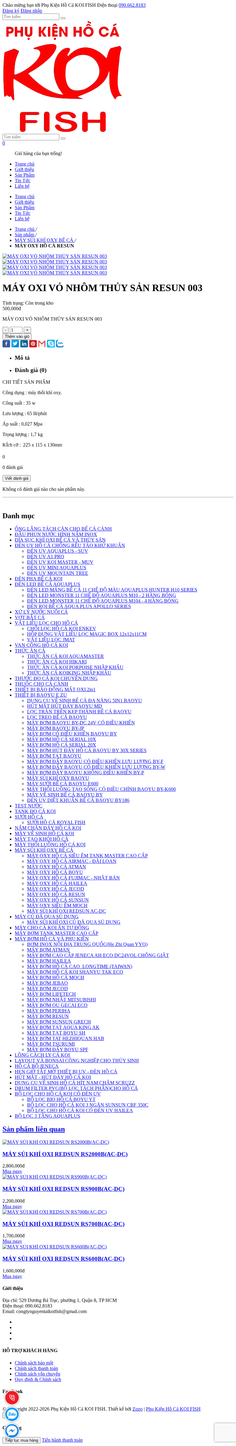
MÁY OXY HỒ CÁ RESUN (56, 894)
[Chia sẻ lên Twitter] (15, 344)
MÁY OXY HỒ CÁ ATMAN (56, 866)
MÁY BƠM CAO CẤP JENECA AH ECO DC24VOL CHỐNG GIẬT (98, 955)
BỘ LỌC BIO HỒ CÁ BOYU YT (61, 1099)
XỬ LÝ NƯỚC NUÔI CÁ (41, 612)
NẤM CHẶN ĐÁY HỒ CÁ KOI (48, 828)
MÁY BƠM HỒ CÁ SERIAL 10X (61, 739)
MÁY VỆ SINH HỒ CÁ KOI (44, 833)
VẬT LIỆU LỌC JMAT (51, 639)
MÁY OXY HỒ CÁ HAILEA (57, 883)
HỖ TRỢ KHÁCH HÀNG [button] (29, 1350)
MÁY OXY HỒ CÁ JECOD (55, 888)
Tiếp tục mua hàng (21, 1440)
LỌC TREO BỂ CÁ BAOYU (57, 717)
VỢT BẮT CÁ (30, 617)
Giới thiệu (24, 169)
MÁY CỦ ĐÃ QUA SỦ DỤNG (47, 916)
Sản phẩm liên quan (33, 1129)
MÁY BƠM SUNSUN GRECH (59, 1021)
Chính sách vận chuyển (37, 1373)
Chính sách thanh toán (36, 1368)
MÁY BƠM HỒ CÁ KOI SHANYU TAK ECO (75, 972)
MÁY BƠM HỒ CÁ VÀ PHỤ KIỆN (52, 938)
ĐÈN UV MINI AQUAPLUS (56, 567)
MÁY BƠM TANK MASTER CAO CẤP (56, 933)
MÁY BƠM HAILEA (49, 960)
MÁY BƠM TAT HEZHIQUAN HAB (65, 1038)
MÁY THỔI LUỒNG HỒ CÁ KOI (50, 844)
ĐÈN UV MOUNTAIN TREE (57, 573)
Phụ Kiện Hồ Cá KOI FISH (173, 1409)
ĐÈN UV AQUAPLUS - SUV (57, 551)
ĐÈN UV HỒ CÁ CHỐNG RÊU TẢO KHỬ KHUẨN (70, 545)
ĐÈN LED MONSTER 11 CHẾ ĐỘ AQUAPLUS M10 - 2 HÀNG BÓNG (101, 595)
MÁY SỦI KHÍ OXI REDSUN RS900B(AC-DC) (63, 1189)
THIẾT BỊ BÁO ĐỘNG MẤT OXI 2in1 (55, 689)
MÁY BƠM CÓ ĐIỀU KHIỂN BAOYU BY (72, 733)
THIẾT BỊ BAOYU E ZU (41, 695)
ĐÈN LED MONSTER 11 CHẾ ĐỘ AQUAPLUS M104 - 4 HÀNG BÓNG (103, 600)
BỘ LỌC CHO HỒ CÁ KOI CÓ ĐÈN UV (58, 1093)
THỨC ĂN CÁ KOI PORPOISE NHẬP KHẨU (75, 667)
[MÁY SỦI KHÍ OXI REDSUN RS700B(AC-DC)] (54, 1212)
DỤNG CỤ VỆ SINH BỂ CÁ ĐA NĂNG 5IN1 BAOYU (84, 700)
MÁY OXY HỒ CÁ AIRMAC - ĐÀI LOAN (71, 861)
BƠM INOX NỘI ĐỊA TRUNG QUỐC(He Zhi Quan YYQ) (87, 944)
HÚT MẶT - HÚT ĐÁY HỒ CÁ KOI (53, 1077)
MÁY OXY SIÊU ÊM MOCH (57, 905)
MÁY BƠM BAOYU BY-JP (55, 728)
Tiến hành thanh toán (62, 1440)
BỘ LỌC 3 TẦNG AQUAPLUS (47, 1116)
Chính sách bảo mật (34, 1362)
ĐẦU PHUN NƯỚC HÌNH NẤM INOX (56, 534)
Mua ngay (12, 1171)
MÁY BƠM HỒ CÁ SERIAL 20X (61, 744)
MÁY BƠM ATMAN (48, 949)
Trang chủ (24, 163)
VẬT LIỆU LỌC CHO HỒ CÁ (46, 623)
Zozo (137, 1409)
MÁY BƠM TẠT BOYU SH (56, 1032)
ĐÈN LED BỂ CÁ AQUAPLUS (47, 584)
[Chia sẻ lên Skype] (51, 344)
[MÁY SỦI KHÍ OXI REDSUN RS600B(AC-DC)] (54, 1246)
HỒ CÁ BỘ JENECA (37, 1066)
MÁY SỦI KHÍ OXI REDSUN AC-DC (66, 911)
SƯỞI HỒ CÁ (29, 816)
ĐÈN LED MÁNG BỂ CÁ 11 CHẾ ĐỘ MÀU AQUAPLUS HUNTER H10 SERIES (112, 589)
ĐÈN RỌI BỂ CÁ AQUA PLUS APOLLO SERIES (79, 606)
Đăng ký (10, 10)
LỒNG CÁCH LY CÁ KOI (42, 1055)
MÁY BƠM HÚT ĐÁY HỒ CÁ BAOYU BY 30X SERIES (87, 750)
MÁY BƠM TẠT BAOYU (54, 756)
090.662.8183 (132, 5)
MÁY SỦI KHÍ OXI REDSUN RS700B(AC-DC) (63, 1224)
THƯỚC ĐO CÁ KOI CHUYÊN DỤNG (56, 678)
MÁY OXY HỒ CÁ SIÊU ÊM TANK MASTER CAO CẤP (87, 855)
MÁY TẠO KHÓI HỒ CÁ (42, 839)
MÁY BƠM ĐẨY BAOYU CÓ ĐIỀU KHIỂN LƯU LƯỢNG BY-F (95, 761)
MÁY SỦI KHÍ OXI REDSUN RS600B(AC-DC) (63, 1259)
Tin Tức (22, 180)
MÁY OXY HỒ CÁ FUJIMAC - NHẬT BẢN (73, 877)
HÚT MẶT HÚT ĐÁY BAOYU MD (64, 706)
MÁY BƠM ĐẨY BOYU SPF (57, 1049)
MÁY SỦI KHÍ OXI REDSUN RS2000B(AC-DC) (65, 1154)
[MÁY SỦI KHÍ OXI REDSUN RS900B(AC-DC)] (54, 1177)
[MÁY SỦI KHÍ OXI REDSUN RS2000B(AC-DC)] (55, 1142)
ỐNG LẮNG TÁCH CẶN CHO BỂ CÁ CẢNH (63, 528)
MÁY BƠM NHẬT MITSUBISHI (61, 999)
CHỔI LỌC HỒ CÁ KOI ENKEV (61, 628)
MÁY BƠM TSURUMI (51, 1044)
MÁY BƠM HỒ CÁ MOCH (55, 977)
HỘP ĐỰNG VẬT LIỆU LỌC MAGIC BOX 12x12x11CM (87, 634)
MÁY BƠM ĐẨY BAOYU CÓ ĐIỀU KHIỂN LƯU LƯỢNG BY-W (96, 767)
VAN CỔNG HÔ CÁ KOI (41, 645)
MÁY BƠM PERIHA (48, 1010)
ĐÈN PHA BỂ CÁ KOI (38, 578)
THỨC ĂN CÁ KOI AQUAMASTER (65, 656)
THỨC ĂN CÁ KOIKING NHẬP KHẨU (69, 672)
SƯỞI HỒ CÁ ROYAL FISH (56, 822)
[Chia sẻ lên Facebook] (6, 344)
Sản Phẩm (24, 175)
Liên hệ (22, 186)
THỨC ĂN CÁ (30, 650)
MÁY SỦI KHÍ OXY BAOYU (58, 778)
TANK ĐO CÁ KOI (35, 811)
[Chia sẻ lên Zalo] (60, 344)
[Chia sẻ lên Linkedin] (24, 344)
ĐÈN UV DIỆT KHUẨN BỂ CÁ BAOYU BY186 (78, 800)
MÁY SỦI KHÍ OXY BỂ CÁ (44, 850)
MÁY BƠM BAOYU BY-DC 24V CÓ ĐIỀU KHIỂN (81, 722)
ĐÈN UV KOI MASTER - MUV (60, 562)
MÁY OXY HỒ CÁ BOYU (55, 872)
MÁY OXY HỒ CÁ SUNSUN (58, 900)
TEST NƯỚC (28, 805)
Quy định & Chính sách (38, 1379)
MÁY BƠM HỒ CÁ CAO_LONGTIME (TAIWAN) (79, 966)
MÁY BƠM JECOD (47, 988)
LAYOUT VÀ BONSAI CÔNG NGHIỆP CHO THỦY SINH (77, 1060)
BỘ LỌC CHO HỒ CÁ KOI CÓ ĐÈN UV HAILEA (80, 1110)
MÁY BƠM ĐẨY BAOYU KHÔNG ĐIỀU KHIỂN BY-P (85, 772)
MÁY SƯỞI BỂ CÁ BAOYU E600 (62, 783)
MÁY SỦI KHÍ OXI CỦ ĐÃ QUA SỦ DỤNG (73, 922)
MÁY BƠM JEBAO (47, 983)
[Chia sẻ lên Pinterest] (33, 344)
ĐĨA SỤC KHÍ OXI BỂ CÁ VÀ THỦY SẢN (60, 540)
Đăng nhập (31, 10)
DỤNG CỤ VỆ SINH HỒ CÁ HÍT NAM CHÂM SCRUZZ (75, 1082)
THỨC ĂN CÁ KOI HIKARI (57, 661)
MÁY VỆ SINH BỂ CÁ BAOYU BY (65, 794)
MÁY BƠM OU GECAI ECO (57, 1005)
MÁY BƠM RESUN (48, 1016)
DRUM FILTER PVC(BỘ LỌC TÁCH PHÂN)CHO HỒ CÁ (76, 1088)
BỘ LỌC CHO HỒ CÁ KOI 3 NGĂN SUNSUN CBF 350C (87, 1105)
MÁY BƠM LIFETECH (51, 994)
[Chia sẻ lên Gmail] (42, 344)
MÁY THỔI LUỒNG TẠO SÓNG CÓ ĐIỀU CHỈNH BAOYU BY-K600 (101, 789)
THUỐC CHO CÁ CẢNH (41, 684)
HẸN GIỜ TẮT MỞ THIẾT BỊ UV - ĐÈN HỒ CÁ (66, 1071)
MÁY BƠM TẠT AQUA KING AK (63, 1027)
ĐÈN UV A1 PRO (45, 556)
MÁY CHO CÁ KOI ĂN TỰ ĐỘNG (52, 927)
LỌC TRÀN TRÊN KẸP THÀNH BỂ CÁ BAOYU (79, 711)
